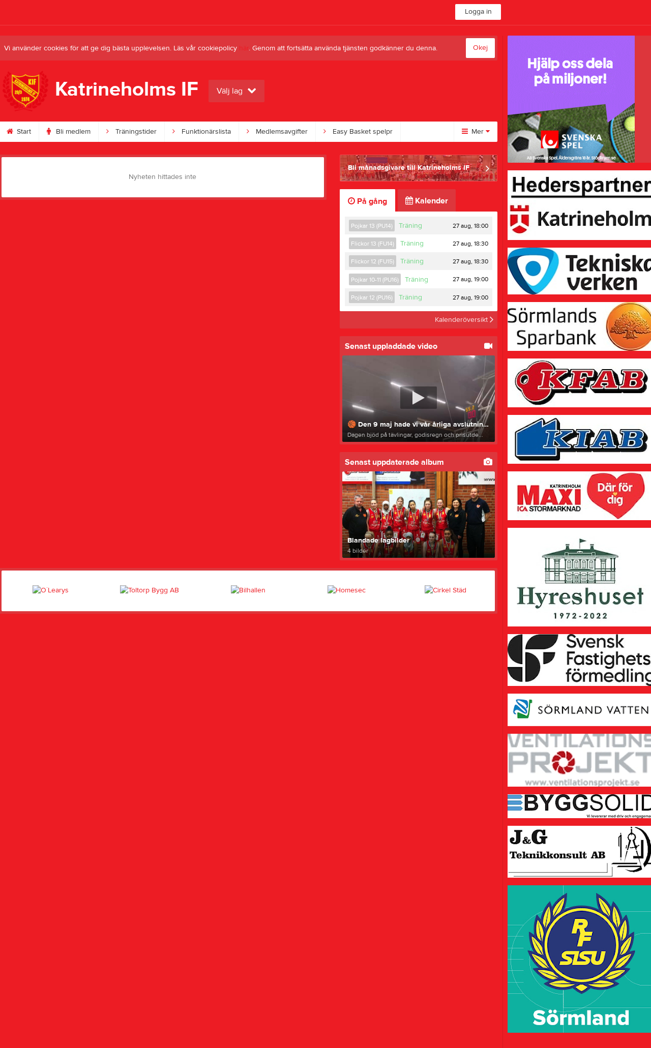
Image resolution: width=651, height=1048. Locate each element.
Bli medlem (72, 131)
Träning (410, 225)
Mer (477, 131)
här (244, 48)
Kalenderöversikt (462, 319)
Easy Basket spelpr (362, 131)
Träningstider (135, 131)
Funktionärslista (205, 131)
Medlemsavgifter (281, 131)
